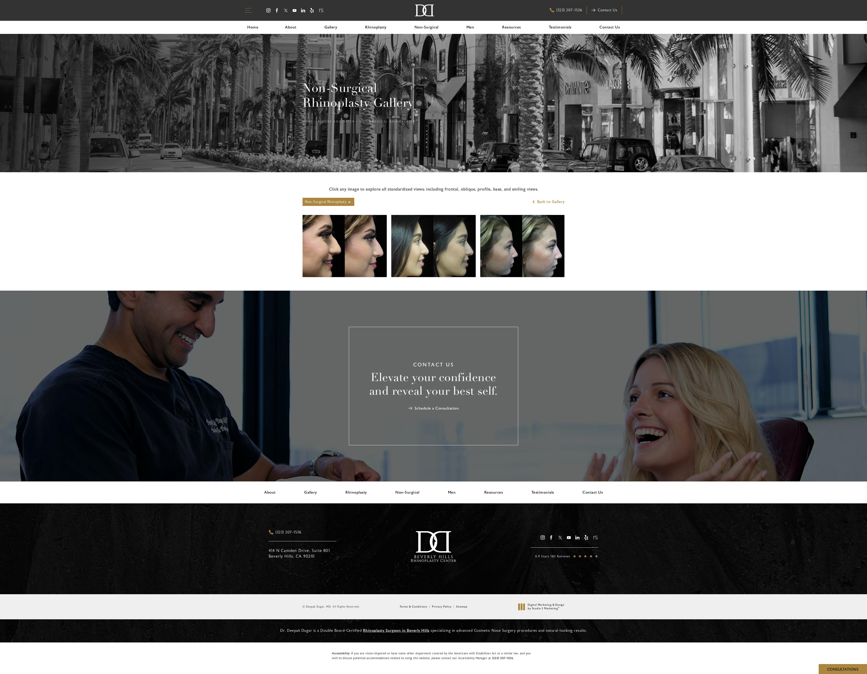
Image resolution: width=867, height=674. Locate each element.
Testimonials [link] (560, 27)
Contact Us (607, 10)
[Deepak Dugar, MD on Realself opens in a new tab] (321, 10)
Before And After (336, 121)
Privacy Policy (442, 606)
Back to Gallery (550, 202)
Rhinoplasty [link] (376, 27)
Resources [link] (511, 27)
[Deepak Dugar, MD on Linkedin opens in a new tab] (303, 10)
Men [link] (470, 27)
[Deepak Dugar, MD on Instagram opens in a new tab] (268, 10)
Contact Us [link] (609, 27)
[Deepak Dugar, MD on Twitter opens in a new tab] (286, 10)
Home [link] (252, 27)
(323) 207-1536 (502, 658)
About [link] (290, 27)
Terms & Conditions (413, 606)
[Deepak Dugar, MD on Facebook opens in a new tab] (277, 10)
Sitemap (461, 606)
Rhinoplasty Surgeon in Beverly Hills (396, 630)
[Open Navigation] (248, 10)
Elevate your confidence (433, 385)
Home (308, 121)
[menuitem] (268, 10)
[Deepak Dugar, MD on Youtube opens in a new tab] (294, 10)
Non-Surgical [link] (426, 27)
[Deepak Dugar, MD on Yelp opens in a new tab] (312, 10)
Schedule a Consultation (437, 408)
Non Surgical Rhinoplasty (387, 121)
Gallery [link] (330, 27)
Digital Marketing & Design (545, 606)
